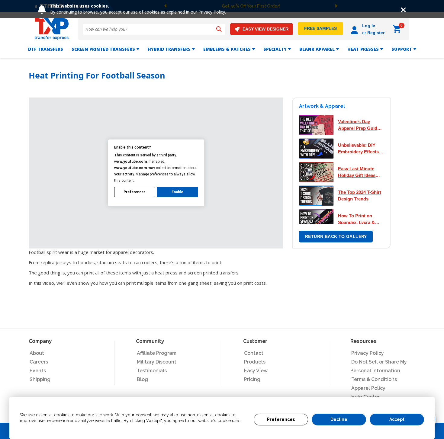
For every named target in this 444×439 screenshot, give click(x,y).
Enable (177, 192)
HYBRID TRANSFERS (169, 49)
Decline (338, 419)
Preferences (281, 419)
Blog (142, 379)
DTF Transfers (45, 49)
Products (254, 362)
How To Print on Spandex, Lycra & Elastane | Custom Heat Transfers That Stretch (358, 219)
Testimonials (152, 370)
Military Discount (156, 362)
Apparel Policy (368, 388)
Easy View (256, 370)
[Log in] (355, 29)
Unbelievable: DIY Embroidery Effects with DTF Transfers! (359, 149)
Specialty (275, 49)
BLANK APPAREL (317, 49)
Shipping (40, 379)
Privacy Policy (211, 12)
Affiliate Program (156, 353)
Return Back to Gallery (336, 236)
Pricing (252, 379)
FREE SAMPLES (320, 28)
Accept (396, 419)
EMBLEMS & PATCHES (227, 49)
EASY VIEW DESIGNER (265, 29)
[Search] (219, 29)
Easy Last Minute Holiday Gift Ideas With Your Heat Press (360, 172)
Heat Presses (363, 49)
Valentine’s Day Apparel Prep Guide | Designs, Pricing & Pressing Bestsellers (360, 125)
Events (38, 370)
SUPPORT (401, 49)
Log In (368, 25)
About (37, 353)
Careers (39, 362)
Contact (253, 353)
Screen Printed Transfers (103, 49)
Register (375, 32)
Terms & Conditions (374, 379)
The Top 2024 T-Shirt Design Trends (359, 195)
